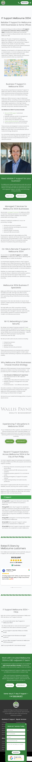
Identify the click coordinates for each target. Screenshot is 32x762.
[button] (26, 724)
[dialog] (16, 381)
